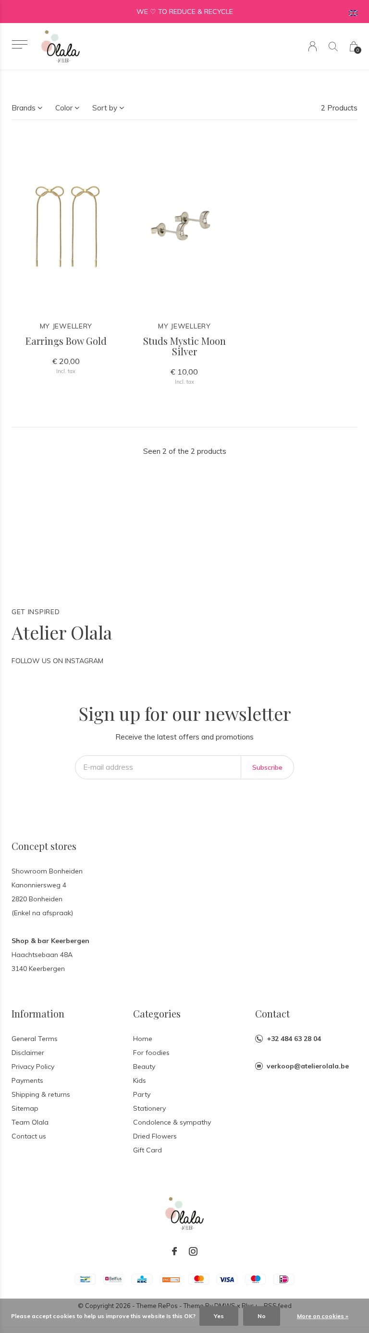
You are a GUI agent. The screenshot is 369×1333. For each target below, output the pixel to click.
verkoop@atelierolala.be (308, 1066)
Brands (24, 107)
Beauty (144, 1066)
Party (141, 1094)
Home (142, 1038)
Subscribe (267, 767)
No (262, 1316)
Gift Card (147, 1150)
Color (64, 107)
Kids (139, 1080)
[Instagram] (193, 1251)
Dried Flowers (155, 1136)
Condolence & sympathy (172, 1122)
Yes (219, 1316)
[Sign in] (312, 46)
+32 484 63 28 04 (294, 1038)
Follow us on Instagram (57, 660)
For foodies (151, 1052)
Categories (157, 1013)
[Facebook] (174, 1251)
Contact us (29, 1136)
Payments (27, 1080)
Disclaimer (28, 1052)
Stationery (149, 1108)
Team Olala (30, 1122)
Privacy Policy (33, 1066)
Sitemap (25, 1108)
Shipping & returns (41, 1094)
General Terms (35, 1038)
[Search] (333, 46)
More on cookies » (322, 1316)
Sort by (104, 107)
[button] (19, 44)
